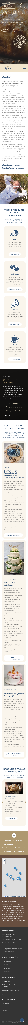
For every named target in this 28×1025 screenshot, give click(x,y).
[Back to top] (22, 1020)
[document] (14, 512)
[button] (2, 1022)
